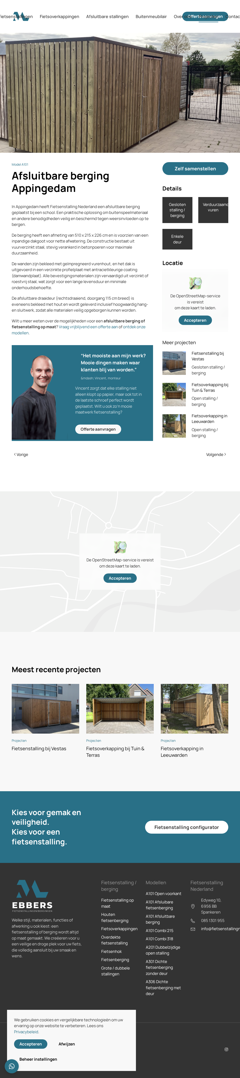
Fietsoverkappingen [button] (59, 16)
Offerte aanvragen (98, 429)
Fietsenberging (115, 959)
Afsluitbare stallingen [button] (107, 16)
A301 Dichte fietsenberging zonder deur (159, 967)
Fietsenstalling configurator (186, 827)
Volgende (214, 454)
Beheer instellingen (38, 1059)
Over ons (183, 16)
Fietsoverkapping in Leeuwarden (209, 418)
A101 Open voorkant (163, 893)
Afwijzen (67, 1044)
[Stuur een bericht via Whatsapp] (12, 1066)
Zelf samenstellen (195, 168)
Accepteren (195, 320)
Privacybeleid (26, 1031)
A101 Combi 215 (159, 930)
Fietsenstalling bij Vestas (39, 748)
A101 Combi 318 (159, 938)
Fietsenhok (111, 951)
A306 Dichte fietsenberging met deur (163, 987)
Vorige (22, 454)
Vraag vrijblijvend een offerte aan (88, 326)
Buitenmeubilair (151, 16)
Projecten (208, 16)
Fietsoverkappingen (119, 928)
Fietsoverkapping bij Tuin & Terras (210, 387)
